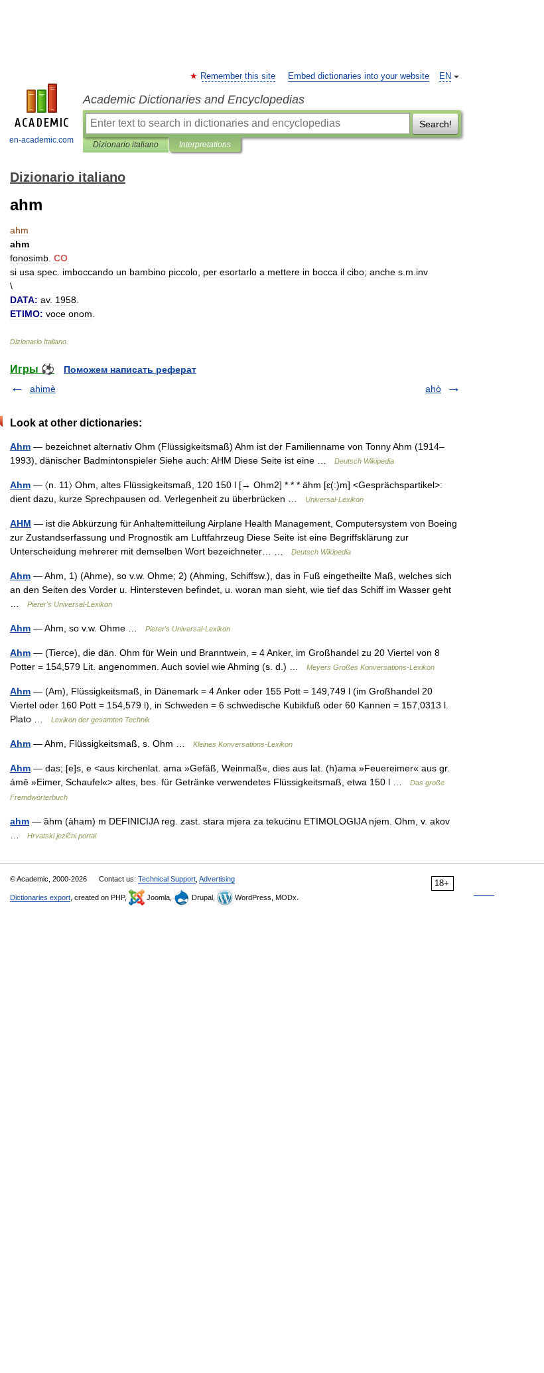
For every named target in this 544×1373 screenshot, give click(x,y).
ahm (19, 821)
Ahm (20, 446)
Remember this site (238, 76)
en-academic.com (41, 140)
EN (445, 76)
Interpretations (205, 144)
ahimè (43, 388)
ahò (433, 388)
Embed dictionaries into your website (358, 76)
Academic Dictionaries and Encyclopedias (194, 99)
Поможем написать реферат (130, 369)
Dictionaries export (40, 897)
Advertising (217, 879)
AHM (20, 523)
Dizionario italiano (126, 144)
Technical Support (167, 879)
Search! (435, 124)
